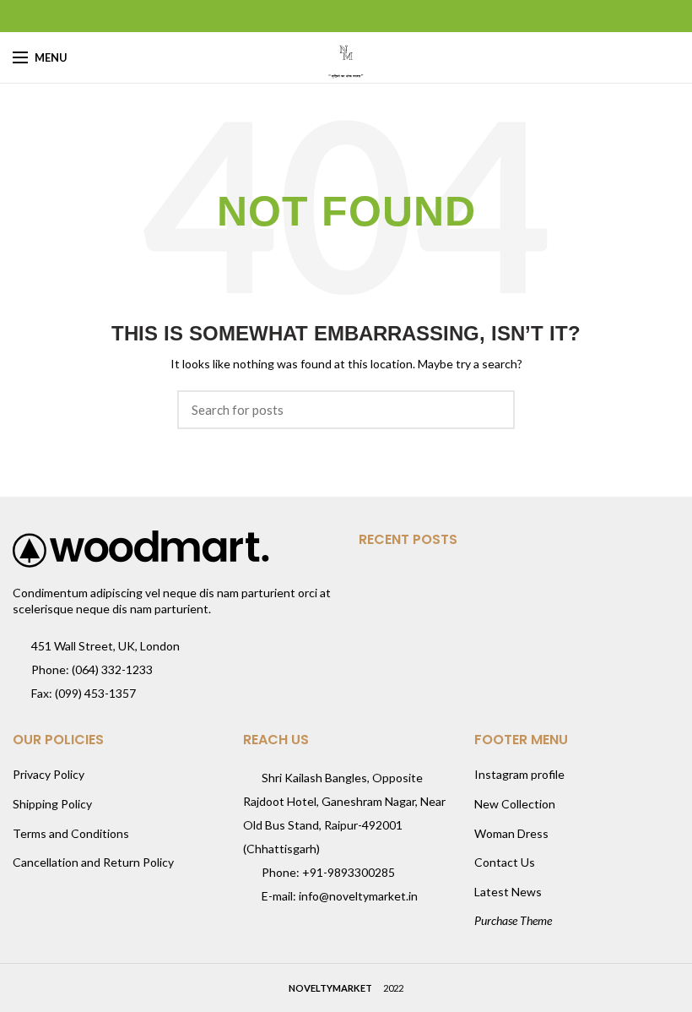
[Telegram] (388, 16)
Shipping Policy (52, 804)
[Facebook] (304, 16)
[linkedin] (367, 16)
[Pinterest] (346, 16)
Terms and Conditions (71, 833)
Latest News (508, 891)
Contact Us (504, 862)
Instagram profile (519, 774)
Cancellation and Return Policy (93, 862)
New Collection (514, 804)
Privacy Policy (48, 774)
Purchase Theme (513, 920)
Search (492, 409)
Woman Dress (511, 833)
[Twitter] (325, 16)
